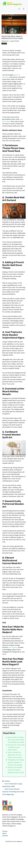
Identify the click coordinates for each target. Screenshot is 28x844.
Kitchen (4, 43)
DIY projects (13, 647)
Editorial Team (5, 41)
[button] (19, 9)
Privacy (4, 831)
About (4, 833)
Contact (5, 836)
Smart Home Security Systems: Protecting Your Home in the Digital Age (13, 791)
